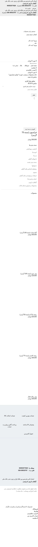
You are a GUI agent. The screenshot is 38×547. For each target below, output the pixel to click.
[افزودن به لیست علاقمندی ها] (25, 125)
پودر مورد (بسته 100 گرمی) (29, 273)
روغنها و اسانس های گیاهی (29, 169)
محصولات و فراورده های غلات (28, 185)
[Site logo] (30, 22)
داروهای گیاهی (32, 159)
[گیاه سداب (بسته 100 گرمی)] (23, 213)
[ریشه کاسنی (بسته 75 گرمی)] (23, 337)
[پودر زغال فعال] (23, 378)
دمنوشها (34, 165)
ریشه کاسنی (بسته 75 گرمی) (28, 355)
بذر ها (35, 155)
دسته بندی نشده (32, 162)
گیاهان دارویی (33, 182)
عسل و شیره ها (32, 179)
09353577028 (23, 468)
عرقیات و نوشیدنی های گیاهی (28, 175)
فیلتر (34, 95)
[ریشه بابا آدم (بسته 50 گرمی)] (23, 296)
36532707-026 (22, 470)
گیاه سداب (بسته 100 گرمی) (28, 232)
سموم (35, 172)
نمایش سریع (29, 125)
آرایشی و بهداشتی (31, 149)
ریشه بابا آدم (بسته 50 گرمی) (28, 314)
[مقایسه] (34, 125)
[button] (30, 129)
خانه (35, 74)
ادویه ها (34, 152)
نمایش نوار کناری (30, 81)
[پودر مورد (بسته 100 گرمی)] (23, 254)
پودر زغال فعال (32, 396)
